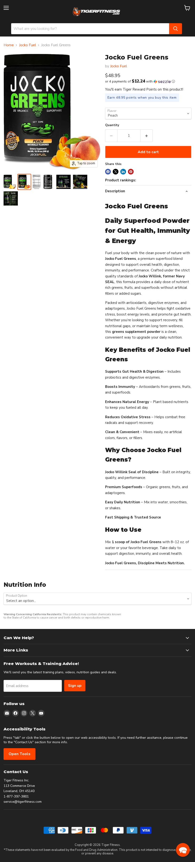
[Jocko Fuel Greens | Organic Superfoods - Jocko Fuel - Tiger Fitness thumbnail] (9, 181)
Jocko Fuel (27, 45)
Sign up (75, 685)
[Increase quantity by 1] (147, 135)
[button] (148, 81)
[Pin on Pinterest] (131, 171)
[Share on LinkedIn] (123, 171)
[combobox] (90, 28)
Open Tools (19, 754)
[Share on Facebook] (108, 171)
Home (9, 45)
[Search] (175, 28)
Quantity (112, 125)
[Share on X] (115, 171)
